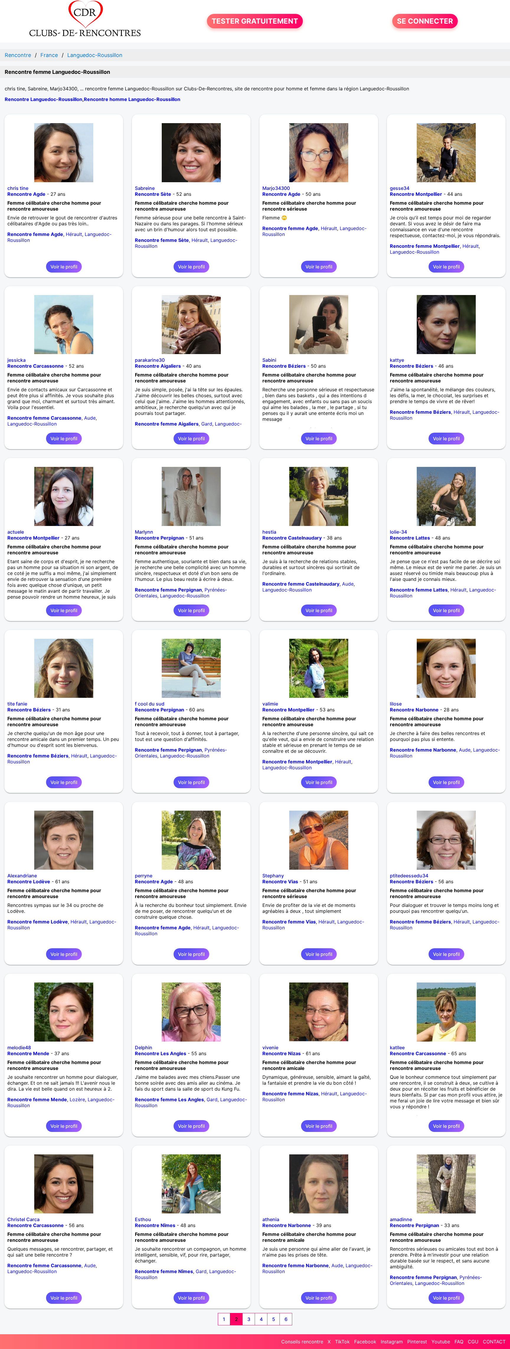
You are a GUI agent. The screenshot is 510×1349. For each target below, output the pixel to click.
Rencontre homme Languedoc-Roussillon (132, 99)
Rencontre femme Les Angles (169, 1099)
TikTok (342, 1342)
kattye (397, 360)
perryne (143, 876)
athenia (270, 1219)
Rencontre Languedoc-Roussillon (43, 99)
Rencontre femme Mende (37, 1099)
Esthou (143, 1219)
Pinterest (417, 1342)
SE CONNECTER (425, 21)
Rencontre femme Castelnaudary (300, 584)
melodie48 (19, 1047)
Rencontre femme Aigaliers (167, 424)
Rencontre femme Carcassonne (44, 418)
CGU (473, 1342)
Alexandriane (22, 876)
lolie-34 (398, 532)
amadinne (401, 1219)
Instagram (392, 1342)
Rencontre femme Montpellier (425, 246)
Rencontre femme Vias (289, 922)
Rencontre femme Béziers (420, 412)
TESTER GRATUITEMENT (255, 21)
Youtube (440, 1342)
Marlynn (144, 532)
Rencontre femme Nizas (290, 1094)
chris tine (17, 188)
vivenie (270, 1047)
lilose (396, 704)
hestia (269, 532)
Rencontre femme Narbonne (423, 750)
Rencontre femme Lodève (37, 922)
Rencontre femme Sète (162, 240)
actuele (15, 532)
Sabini (269, 360)
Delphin (143, 1047)
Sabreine (145, 188)
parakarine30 (150, 360)
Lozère (77, 1099)
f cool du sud (149, 704)
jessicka (16, 360)
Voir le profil (63, 267)
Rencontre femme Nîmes (164, 1271)
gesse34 (399, 188)
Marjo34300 (276, 188)
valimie (270, 704)
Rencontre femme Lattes (419, 590)
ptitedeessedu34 (409, 876)
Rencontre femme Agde (35, 234)
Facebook (365, 1342)
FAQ (459, 1342)
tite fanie (17, 704)
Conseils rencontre (302, 1342)
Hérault (74, 234)
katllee (397, 1047)
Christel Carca (23, 1219)
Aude (90, 418)
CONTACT (494, 1342)
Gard (206, 424)
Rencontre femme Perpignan (168, 590)
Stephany (273, 876)
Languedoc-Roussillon (414, 252)
